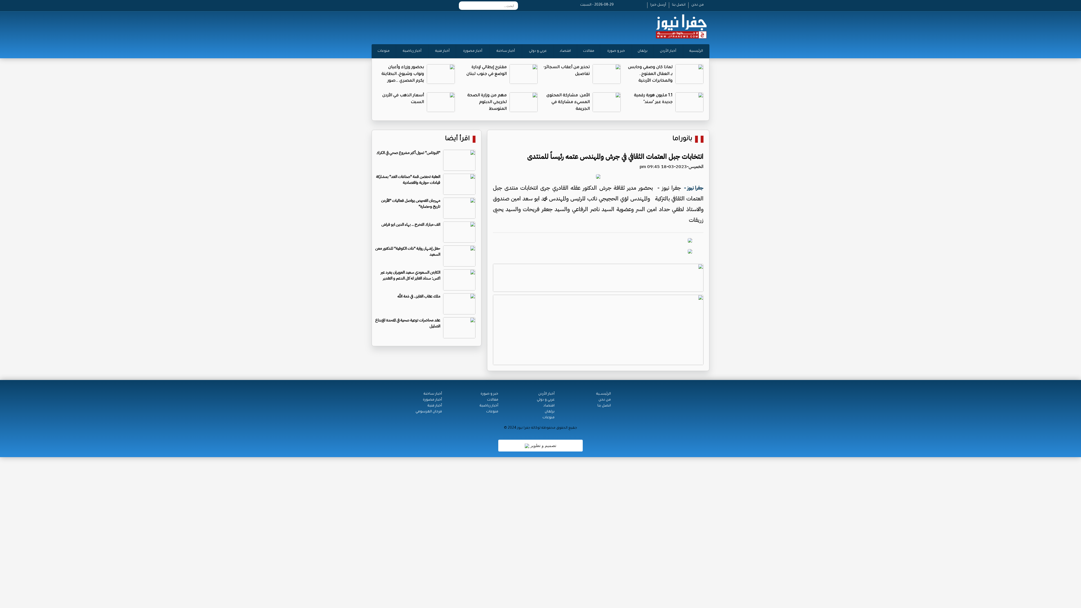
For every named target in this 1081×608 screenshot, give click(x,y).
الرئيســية (603, 394)
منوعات (384, 51)
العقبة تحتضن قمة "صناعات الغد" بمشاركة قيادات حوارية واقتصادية (408, 179)
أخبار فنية (442, 51)
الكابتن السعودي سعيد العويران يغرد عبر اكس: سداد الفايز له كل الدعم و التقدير (410, 275)
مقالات (588, 51)
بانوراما (682, 139)
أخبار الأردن (668, 51)
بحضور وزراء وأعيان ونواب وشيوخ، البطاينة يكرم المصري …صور (402, 74)
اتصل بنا (678, 5)
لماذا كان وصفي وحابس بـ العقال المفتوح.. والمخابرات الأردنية (650, 74)
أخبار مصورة (472, 51)
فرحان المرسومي (429, 412)
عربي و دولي (538, 51)
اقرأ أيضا (457, 139)
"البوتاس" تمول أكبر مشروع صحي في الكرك (408, 153)
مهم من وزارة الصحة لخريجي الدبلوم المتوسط (487, 102)
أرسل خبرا (658, 5)
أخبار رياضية (412, 51)
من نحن (697, 5)
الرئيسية (696, 51)
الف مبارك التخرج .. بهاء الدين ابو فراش (410, 224)
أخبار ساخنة (506, 51)
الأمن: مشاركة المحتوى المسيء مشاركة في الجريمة (568, 102)
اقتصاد (565, 51)
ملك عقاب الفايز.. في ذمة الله (418, 296)
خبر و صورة (616, 51)
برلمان (642, 51)
